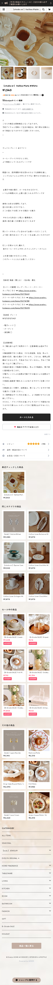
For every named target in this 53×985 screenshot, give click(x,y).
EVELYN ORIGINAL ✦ (11, 858)
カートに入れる (26, 417)
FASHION (6, 911)
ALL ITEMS (6, 835)
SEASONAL (6, 843)
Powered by (24, 961)
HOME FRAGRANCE (10, 866)
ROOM (4, 896)
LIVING (5, 881)
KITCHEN (6, 888)
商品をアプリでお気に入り (28, 427)
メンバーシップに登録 (12, 104)
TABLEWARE (7, 873)
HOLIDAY (6, 934)
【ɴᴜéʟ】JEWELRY (10, 851)
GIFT (4, 919)
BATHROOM (7, 904)
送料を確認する (27, 109)
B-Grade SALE (8, 926)
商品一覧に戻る (26, 946)
